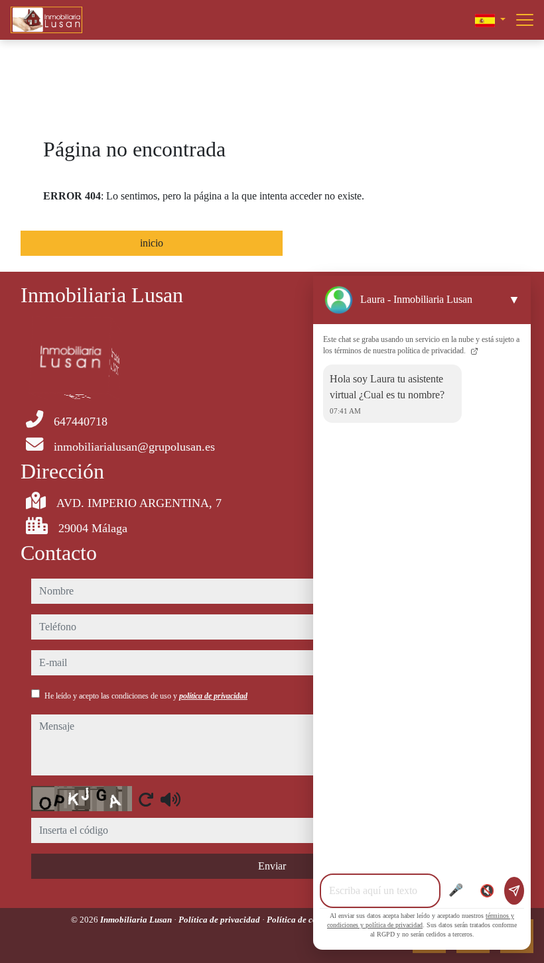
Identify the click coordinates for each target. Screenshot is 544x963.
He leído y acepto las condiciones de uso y (145, 696)
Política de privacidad (220, 920)
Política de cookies (302, 920)
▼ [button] (514, 299)
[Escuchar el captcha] (170, 799)
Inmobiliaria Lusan (137, 920)
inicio (151, 243)
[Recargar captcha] (146, 799)
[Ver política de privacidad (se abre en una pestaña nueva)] (473, 350)
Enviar (272, 866)
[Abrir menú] (524, 20)
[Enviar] (514, 891)
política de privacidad (213, 696)
